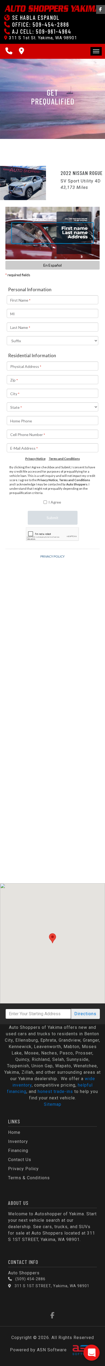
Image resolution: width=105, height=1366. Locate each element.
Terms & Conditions (29, 1177)
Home (14, 1132)
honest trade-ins (55, 1091)
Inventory (18, 1141)
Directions (85, 1013)
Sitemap (52, 1104)
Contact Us (19, 1159)
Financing (18, 1150)
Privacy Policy (23, 1168)
